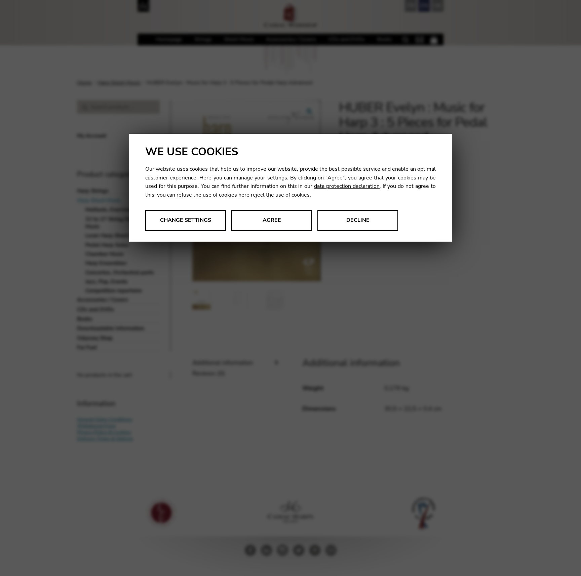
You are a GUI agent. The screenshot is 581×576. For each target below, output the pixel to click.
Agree (335, 177)
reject (258, 195)
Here (205, 177)
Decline (358, 220)
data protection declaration (347, 186)
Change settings (185, 220)
